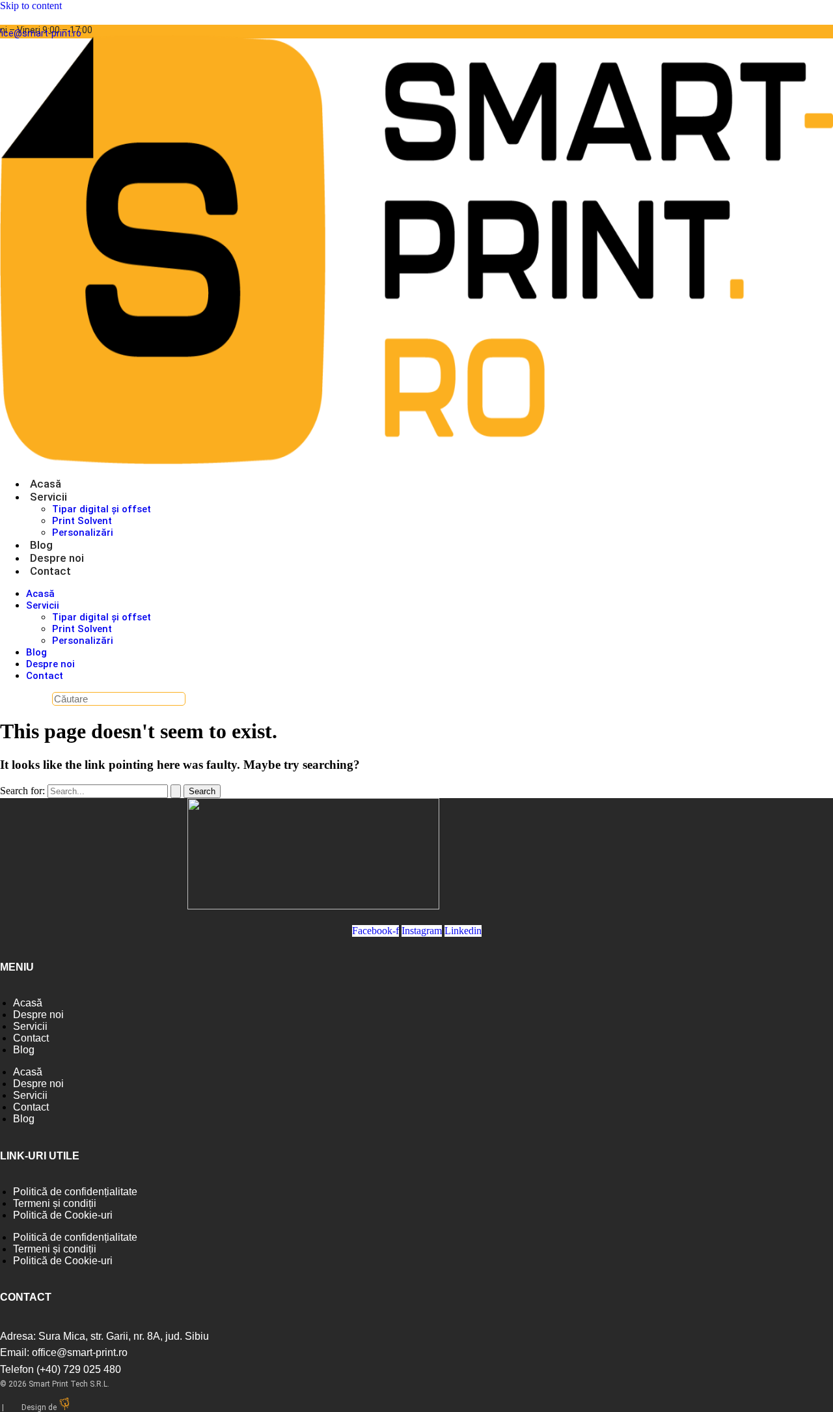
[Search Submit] (176, 791)
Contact (50, 570)
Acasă (45, 483)
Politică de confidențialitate (75, 1191)
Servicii (48, 496)
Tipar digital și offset (101, 509)
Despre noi (57, 557)
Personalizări (82, 532)
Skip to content (31, 5)
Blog (41, 544)
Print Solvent (82, 521)
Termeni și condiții (54, 1203)
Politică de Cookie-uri (63, 1215)
